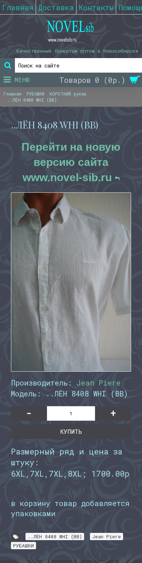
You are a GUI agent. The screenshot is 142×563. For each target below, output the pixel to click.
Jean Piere (98, 382)
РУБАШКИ (23, 545)
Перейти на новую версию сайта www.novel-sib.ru (71, 162)
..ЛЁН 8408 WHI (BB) (55, 536)
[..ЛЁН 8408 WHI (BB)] (71, 282)
